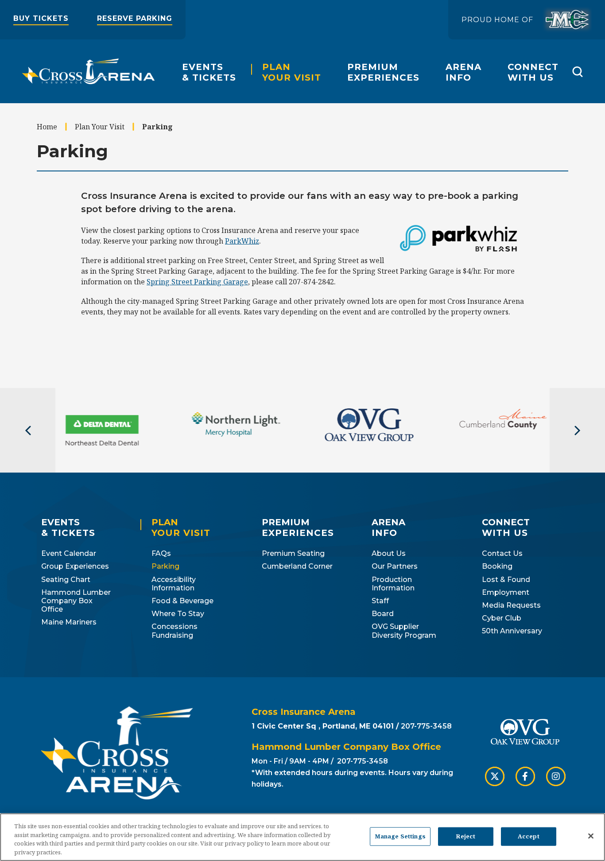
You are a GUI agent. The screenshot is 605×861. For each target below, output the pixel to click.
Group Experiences (75, 566)
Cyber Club (501, 618)
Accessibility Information (173, 583)
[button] (27, 430)
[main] (302, 245)
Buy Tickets (41, 18)
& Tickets (209, 72)
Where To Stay (177, 613)
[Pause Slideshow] (593, 420)
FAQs (161, 553)
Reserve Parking (134, 18)
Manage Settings (400, 836)
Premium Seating (293, 553)
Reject (465, 836)
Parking (165, 566)
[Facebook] (525, 776)
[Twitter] (494, 776)
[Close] (591, 835)
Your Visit (291, 72)
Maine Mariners (69, 622)
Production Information (393, 583)
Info (463, 72)
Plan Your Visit (99, 127)
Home (47, 127)
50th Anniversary (512, 631)
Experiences (383, 72)
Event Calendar (68, 553)
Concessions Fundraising (174, 630)
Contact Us (502, 553)
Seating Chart (65, 579)
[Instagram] (555, 776)
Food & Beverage (182, 601)
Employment (505, 592)
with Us (533, 72)
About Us (389, 553)
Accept (528, 836)
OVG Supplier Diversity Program (404, 630)
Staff (380, 601)
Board (383, 613)
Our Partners (395, 566)
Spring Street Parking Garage (197, 282)
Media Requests (511, 605)
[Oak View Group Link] (525, 733)
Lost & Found (506, 579)
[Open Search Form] (577, 71)
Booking (497, 566)
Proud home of (497, 20)
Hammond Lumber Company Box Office (76, 600)
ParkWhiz (242, 241)
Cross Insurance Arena (88, 71)
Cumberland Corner (297, 566)
